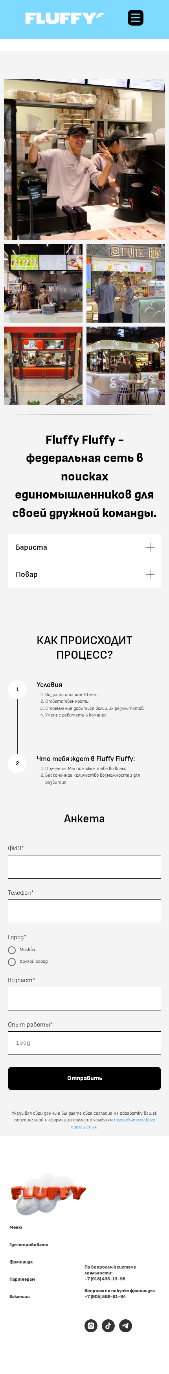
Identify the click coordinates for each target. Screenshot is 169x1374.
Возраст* (21, 980)
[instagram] (90, 1330)
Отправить (84, 1078)
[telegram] (125, 1330)
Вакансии (19, 1297)
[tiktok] (108, 1330)
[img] (65, 18)
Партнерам (22, 1279)
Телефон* (21, 893)
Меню (15, 1227)
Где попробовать (28, 1245)
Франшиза (21, 1262)
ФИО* (16, 848)
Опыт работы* (30, 1025)
